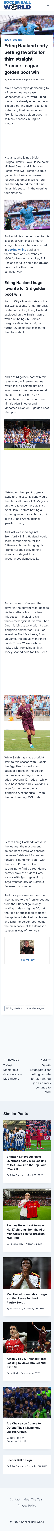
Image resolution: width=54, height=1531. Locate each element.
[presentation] (27, 1135)
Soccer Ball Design (19, 1460)
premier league (35, 1008)
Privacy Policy (27, 1505)
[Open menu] (48, 5)
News (7, 40)
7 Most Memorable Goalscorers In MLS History (12, 1069)
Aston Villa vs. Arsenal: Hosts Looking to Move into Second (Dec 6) (26, 1363)
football (14, 1373)
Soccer (17, 40)
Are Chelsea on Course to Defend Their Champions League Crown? (24, 1427)
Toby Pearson (17, 1175)
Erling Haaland (14, 1008)
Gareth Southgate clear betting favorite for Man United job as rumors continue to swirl (40, 1076)
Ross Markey (14, 79)
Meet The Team (34, 1499)
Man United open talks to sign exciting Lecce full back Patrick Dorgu (27, 1298)
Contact (15, 1499)
